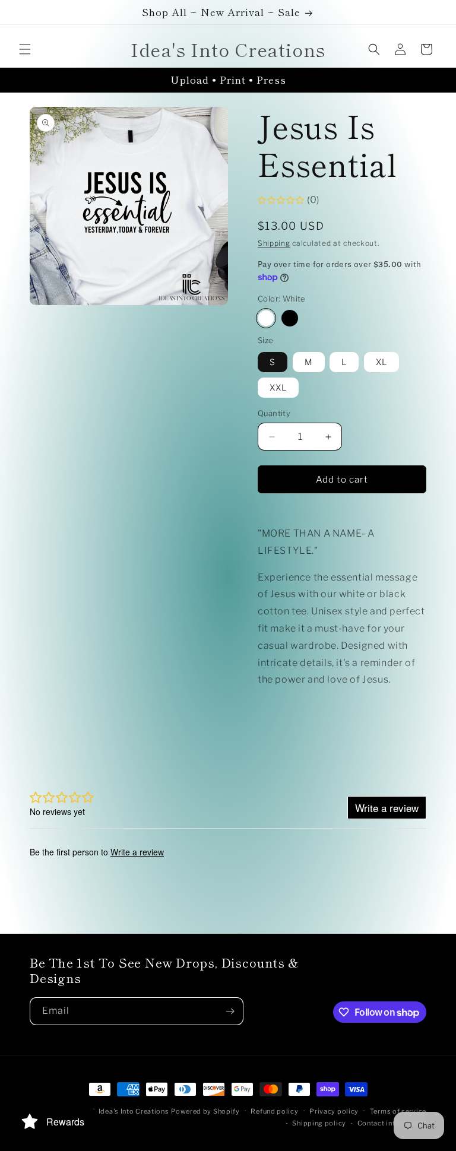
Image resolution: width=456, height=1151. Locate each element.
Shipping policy (319, 1123)
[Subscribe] (230, 1011)
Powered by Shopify (205, 1111)
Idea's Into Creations (134, 1111)
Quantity (274, 413)
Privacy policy (334, 1111)
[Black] (289, 318)
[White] (266, 318)
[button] (25, 49)
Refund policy (274, 1111)
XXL (278, 387)
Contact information (391, 1123)
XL (381, 362)
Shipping (274, 243)
